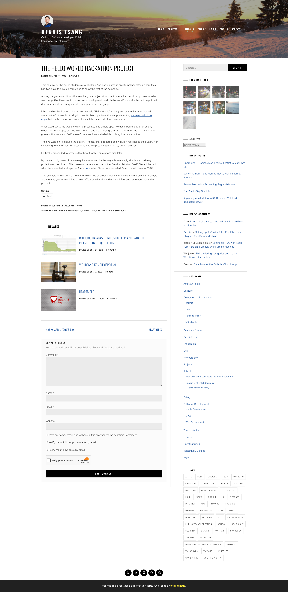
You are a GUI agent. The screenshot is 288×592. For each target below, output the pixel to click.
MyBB (188, 415)
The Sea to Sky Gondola (196, 191)
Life (185, 350)
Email (50, 406)
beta (199, 477)
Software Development (64, 205)
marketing (89, 210)
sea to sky (238, 524)
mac (203, 504)
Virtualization (192, 322)
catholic (238, 477)
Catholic (189, 29)
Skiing (212, 29)
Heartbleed (86, 291)
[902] (204, 93)
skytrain (219, 531)
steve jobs (120, 210)
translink (205, 537)
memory (189, 510)
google (212, 497)
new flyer (191, 517)
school (222, 524)
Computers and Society (198, 387)
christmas (208, 483)
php (220, 517)
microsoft (206, 510)
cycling (238, 483)
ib (223, 497)
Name (50, 392)
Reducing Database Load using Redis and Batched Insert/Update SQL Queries (111, 240)
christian (190, 483)
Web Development (195, 422)
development (208, 490)
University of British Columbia (200, 383)
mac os (215, 504)
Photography (190, 357)
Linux (188, 309)
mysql (232, 510)
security (190, 531)
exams (198, 497)
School (187, 371)
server (205, 531)
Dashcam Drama (192, 330)
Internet (189, 302)
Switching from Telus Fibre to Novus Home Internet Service (212, 175)
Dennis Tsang (62, 31)
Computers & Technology (197, 297)
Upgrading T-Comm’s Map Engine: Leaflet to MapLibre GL (214, 164)
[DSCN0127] (232, 108)
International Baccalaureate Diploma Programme (209, 376)
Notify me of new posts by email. (67, 449)
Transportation (191, 430)
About (161, 29)
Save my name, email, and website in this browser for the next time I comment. (92, 434)
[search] (245, 29)
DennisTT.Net (190, 337)
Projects (172, 29)
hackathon (59, 210)
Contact (236, 29)
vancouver (191, 551)
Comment (52, 354)
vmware (207, 551)
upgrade (231, 544)
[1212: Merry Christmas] (218, 108)
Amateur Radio (191, 283)
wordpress (191, 558)
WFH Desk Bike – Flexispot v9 (97, 264)
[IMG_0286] (232, 93)
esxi (187, 497)
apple (188, 477)
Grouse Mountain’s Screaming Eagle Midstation (209, 184)
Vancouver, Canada (194, 450)
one (88, 168)
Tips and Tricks (193, 315)
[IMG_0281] (218, 93)
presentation (105, 210)
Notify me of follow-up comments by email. (72, 442)
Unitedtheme (177, 586)
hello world (74, 210)
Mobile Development (196, 409)
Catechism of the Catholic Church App (215, 264)
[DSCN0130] (189, 123)
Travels (224, 29)
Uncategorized (191, 443)
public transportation (198, 524)
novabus (207, 517)
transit (189, 537)
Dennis (76, 76)
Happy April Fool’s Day (60, 330)
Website (50, 420)
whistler (223, 551)
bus (226, 477)
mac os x (230, 504)
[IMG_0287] (189, 93)
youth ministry (213, 558)
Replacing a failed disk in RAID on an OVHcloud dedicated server (210, 200)
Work (79, 205)
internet (235, 497)
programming (235, 517)
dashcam (190, 490)
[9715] (189, 108)
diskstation (229, 490)
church (224, 483)
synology (236, 531)
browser (213, 477)
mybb (221, 510)
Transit (202, 29)
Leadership (189, 343)
